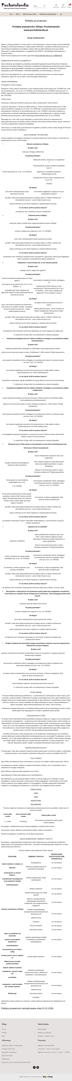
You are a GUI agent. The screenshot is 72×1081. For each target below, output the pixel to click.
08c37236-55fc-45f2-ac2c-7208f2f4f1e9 (48, 55)
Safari (36, 797)
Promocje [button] (42, 1040)
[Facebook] (34, 1067)
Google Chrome (36, 789)
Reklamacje (5, 1059)
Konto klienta (42, 1029)
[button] (61, 14)
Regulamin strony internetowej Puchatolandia (16, 1062)
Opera (36, 793)
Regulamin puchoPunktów (46, 1045)
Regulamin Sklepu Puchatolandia (12, 1045)
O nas (4, 1029)
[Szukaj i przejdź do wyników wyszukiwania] (44, 6)
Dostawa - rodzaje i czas (46, 1036)
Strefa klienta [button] (43, 1024)
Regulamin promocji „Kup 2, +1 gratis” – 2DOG (54, 1052)
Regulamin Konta (7, 1055)
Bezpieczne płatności (44, 1033)
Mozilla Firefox (36, 800)
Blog (3, 1036)
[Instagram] (37, 1067)
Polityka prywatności (8, 1049)
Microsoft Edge (36, 804)
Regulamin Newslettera (9, 1052)
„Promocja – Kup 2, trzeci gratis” (49, 1049)
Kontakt (4, 1033)
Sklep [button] (4, 1024)
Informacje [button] (6, 1040)
